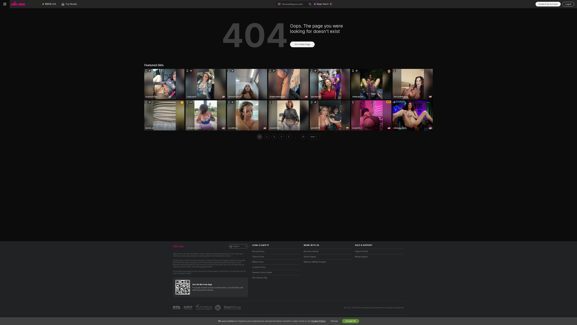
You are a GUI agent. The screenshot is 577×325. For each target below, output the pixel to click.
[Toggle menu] (5, 4)
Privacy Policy (258, 251)
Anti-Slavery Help (259, 278)
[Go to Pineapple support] (218, 308)
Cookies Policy (258, 267)
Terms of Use (258, 257)
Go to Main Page (302, 44)
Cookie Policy (318, 321)
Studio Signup (310, 257)
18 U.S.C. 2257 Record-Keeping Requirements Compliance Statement (374, 308)
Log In (568, 4)
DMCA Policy (258, 262)
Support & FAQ (361, 251)
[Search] (310, 4)
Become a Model (311, 251)
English (236, 246)
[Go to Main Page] (25, 4)
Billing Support (361, 257)
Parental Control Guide (262, 272)
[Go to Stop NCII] (232, 308)
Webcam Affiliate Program (315, 262)
